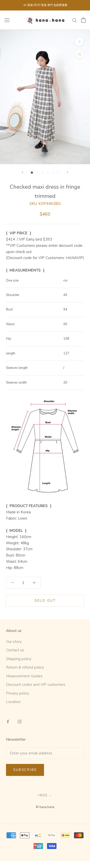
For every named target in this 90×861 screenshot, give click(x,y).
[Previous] (22, 172)
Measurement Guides (24, 676)
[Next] (67, 172)
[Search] (74, 20)
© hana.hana (45, 807)
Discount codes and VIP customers (35, 684)
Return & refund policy (25, 667)
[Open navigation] (7, 20)
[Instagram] (20, 721)
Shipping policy (19, 658)
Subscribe (25, 770)
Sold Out (45, 600)
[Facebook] (8, 721)
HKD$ (42, 795)
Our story (14, 641)
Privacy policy (17, 693)
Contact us (15, 650)
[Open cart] (83, 19)
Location (13, 701)
